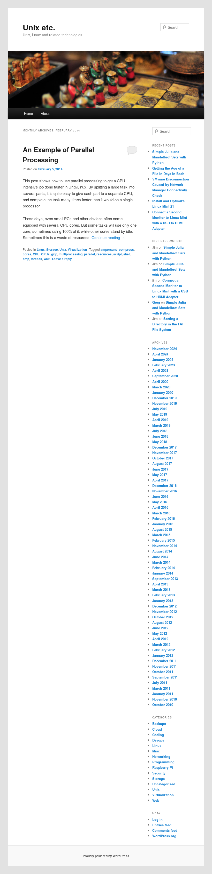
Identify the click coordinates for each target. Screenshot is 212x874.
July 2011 (159, 682)
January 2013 (162, 600)
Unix (62, 249)
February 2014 (163, 567)
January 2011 (162, 693)
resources (104, 254)
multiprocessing (70, 254)
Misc (156, 751)
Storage (52, 249)
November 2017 (164, 452)
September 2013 (165, 578)
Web (155, 800)
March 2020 (161, 386)
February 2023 (163, 364)
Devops (158, 740)
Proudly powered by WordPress (106, 856)
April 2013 (160, 584)
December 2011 (164, 660)
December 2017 (164, 447)
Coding (158, 734)
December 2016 (164, 485)
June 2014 (160, 556)
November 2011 (164, 666)
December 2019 (164, 397)
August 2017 (162, 463)
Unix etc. (39, 27)
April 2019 (160, 419)
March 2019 (161, 425)
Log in (157, 819)
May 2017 (159, 474)
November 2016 (164, 490)
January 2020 (162, 392)
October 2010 (162, 704)
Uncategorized (163, 783)
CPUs (45, 254)
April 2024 (160, 354)
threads (36, 258)
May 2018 (159, 441)
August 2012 (162, 622)
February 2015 (163, 540)
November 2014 (164, 545)
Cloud (157, 729)
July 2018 (159, 430)
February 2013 (163, 594)
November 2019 (164, 403)
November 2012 (164, 611)
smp (26, 258)
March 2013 (161, 589)
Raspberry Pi (162, 767)
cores (27, 254)
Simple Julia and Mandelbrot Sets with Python (169, 157)
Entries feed (161, 824)
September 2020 (165, 375)
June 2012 (160, 627)
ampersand (109, 249)
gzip (54, 254)
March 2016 (161, 513)
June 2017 (160, 469)
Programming (163, 761)
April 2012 (160, 638)
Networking (161, 756)
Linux (41, 249)
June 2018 (160, 436)
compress (126, 249)
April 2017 (160, 480)
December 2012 (164, 606)
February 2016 (163, 518)
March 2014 (161, 562)
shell (126, 254)
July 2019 (159, 408)
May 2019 (159, 414)
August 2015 (162, 529)
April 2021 (160, 370)
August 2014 (162, 551)
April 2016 (160, 507)
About (45, 113)
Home (28, 113)
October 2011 (162, 671)
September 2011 (165, 677)
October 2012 (162, 616)
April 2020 (160, 381)
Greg (156, 302)
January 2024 (162, 359)
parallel (89, 254)
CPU (36, 254)
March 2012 (161, 644)
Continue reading (108, 237)
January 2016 (162, 523)
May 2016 (159, 501)
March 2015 (161, 534)
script (117, 254)
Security (158, 773)
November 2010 (164, 699)
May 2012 (159, 633)
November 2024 (164, 348)
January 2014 (162, 573)
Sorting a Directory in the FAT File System (168, 324)
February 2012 (163, 649)
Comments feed (164, 830)
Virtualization (77, 249)
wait (47, 258)
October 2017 (162, 458)
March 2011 (161, 688)
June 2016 (160, 496)
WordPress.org (164, 835)
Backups (159, 723)
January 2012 (162, 655)
